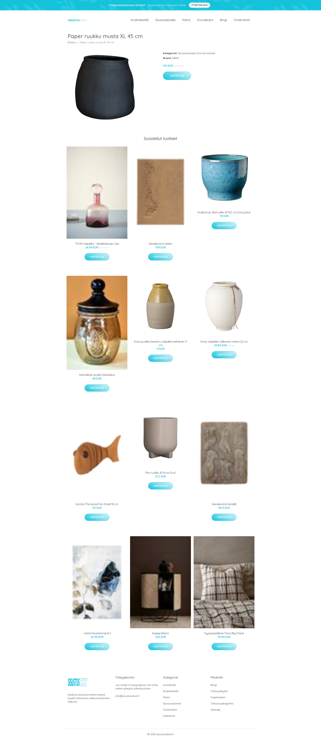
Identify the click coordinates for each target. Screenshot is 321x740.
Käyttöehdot (218, 697)
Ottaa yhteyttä (219, 691)
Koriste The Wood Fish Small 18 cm (97, 504)
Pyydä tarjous (199, 5)
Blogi (223, 20)
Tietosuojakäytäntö (222, 703)
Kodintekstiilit (140, 20)
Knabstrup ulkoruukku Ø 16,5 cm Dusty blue (224, 212)
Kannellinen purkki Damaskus (97, 375)
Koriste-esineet (206, 53)
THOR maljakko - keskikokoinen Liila (97, 243)
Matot (186, 20)
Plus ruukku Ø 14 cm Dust (160, 472)
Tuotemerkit (241, 20)
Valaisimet (169, 715)
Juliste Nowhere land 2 (97, 633)
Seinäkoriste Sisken (160, 243)
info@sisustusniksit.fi (127, 696)
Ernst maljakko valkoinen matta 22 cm (224, 341)
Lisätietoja (177, 75)
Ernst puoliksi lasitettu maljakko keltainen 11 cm (160, 343)
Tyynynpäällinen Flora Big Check (224, 633)
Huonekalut (205, 20)
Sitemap (215, 709)
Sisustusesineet (165, 20)
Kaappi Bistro (160, 633)
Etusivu (72, 42)
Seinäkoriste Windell (224, 504)
